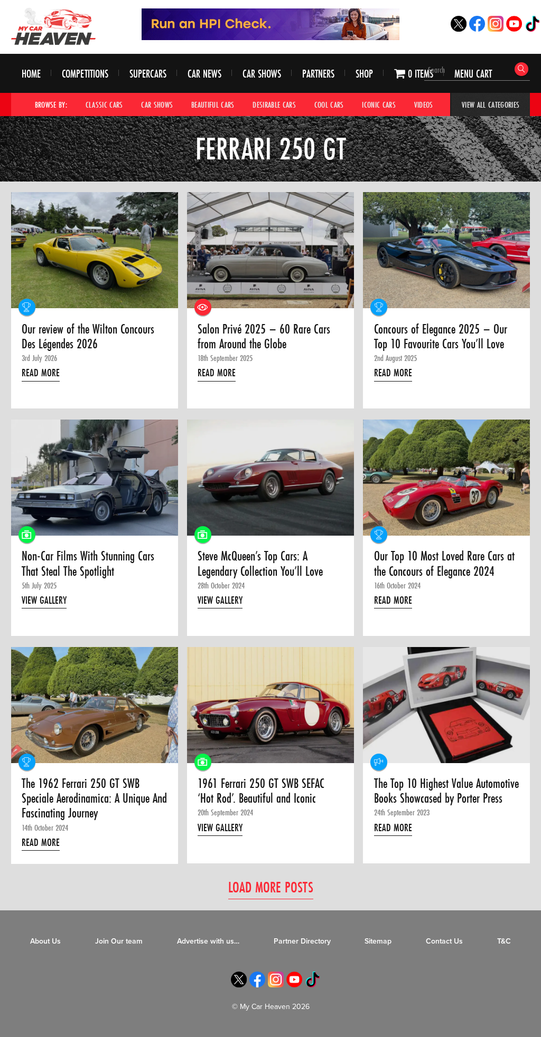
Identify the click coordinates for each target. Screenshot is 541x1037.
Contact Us (444, 941)
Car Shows (261, 73)
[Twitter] (459, 28)
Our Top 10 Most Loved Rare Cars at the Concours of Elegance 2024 (444, 564)
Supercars (147, 73)
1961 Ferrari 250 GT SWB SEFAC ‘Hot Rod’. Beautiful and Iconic (261, 791)
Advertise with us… (208, 941)
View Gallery (44, 600)
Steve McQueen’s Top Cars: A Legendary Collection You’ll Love (260, 564)
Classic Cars (104, 104)
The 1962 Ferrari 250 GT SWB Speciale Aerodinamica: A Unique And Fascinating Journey (94, 798)
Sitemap (378, 941)
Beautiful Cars (213, 104)
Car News (204, 73)
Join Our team (119, 941)
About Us (45, 941)
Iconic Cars (379, 104)
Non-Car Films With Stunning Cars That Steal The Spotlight (88, 564)
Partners (318, 73)
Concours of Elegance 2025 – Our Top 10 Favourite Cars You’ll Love (440, 337)
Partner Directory (302, 941)
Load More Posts (270, 887)
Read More (41, 372)
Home (31, 73)
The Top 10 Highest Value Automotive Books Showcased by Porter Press (446, 791)
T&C (504, 941)
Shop (364, 73)
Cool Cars (329, 104)
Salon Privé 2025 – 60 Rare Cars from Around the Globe (264, 337)
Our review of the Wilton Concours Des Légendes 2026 (88, 337)
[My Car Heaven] (53, 26)
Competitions (85, 73)
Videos (423, 104)
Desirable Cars (274, 104)
